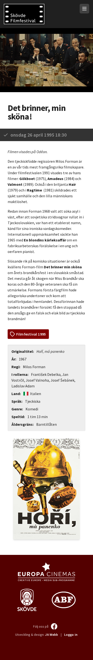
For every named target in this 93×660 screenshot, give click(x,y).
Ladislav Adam (23, 386)
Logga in (71, 634)
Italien (35, 393)
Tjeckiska (32, 401)
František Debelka (46, 374)
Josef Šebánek (62, 380)
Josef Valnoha (37, 380)
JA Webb (51, 634)
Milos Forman (34, 366)
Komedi (32, 409)
